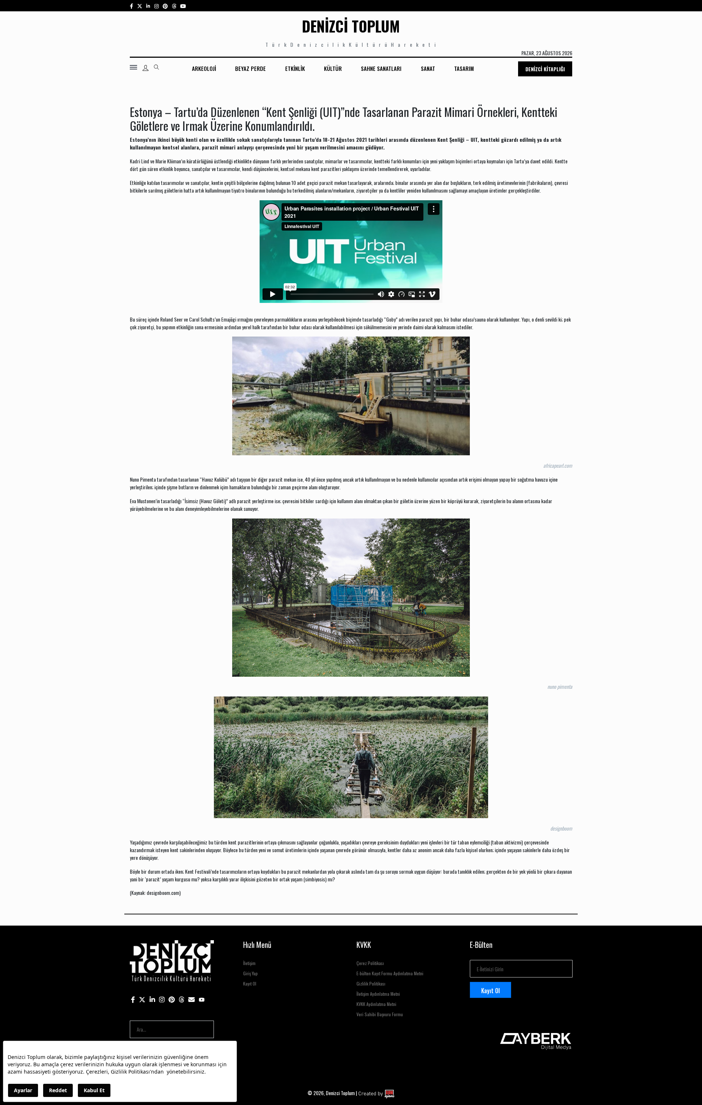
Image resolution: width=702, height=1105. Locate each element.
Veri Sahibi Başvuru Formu (379, 1014)
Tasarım (464, 68)
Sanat (428, 68)
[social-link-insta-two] (156, 6)
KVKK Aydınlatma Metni (376, 1004)
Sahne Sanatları (381, 68)
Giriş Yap (250, 973)
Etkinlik (295, 68)
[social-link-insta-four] (174, 6)
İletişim (249, 963)
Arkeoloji (204, 68)
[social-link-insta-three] (165, 6)
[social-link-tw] (139, 6)
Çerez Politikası (370, 963)
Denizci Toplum (351, 26)
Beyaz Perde (250, 68)
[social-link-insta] (148, 6)
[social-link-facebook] (131, 6)
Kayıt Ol (249, 983)
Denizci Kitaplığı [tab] (545, 69)
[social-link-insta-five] (183, 6)
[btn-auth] (145, 68)
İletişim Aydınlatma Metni (378, 994)
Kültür (333, 68)
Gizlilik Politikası (370, 983)
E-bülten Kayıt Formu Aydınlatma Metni (389, 973)
